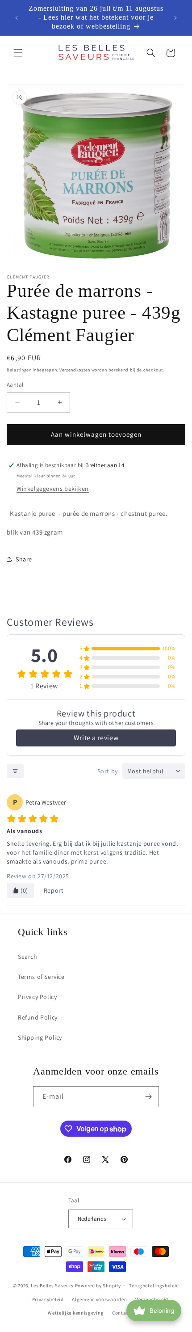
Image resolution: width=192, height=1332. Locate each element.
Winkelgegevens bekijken (53, 489)
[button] (18, 53)
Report (54, 890)
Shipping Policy (40, 1037)
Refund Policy (38, 1017)
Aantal (15, 384)
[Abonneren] (149, 1096)
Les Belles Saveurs (52, 1285)
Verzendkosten (74, 370)
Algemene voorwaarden (99, 1299)
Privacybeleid (48, 1299)
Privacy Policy (37, 997)
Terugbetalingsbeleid (154, 1285)
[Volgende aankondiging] (175, 18)
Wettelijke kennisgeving (76, 1313)
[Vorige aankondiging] (16, 18)
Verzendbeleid (151, 1299)
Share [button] (24, 559)
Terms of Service (41, 977)
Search (28, 957)
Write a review (96, 737)
